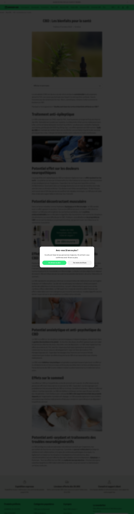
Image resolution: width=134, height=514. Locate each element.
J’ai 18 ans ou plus (54, 263)
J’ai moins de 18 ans (79, 263)
